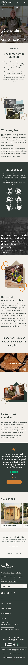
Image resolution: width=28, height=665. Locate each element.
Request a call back (14, 547)
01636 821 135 (18, 551)
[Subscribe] (24, 586)
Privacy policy (13, 653)
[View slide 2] (14, 477)
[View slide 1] (12, 477)
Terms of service (21, 653)
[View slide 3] (15, 477)
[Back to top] (21, 644)
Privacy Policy (12, 581)
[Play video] (14, 363)
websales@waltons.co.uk (7, 627)
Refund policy (6, 653)
